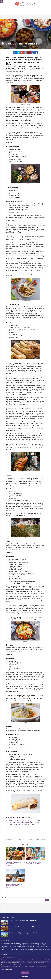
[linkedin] (32, 52)
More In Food (25, 844)
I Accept (25, 972)
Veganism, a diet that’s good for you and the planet (15, 862)
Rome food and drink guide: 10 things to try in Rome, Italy (36, 839)
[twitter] (18, 52)
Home (3, 21)
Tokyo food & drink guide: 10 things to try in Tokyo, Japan (14, 839)
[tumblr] (36, 52)
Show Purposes (25, 976)
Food (6, 21)
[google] (22, 52)
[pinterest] (29, 52)
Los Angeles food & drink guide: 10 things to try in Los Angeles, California (35, 863)
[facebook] (15, 52)
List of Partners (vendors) (6, 969)
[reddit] (25, 52)
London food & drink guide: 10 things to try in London (14, 884)
